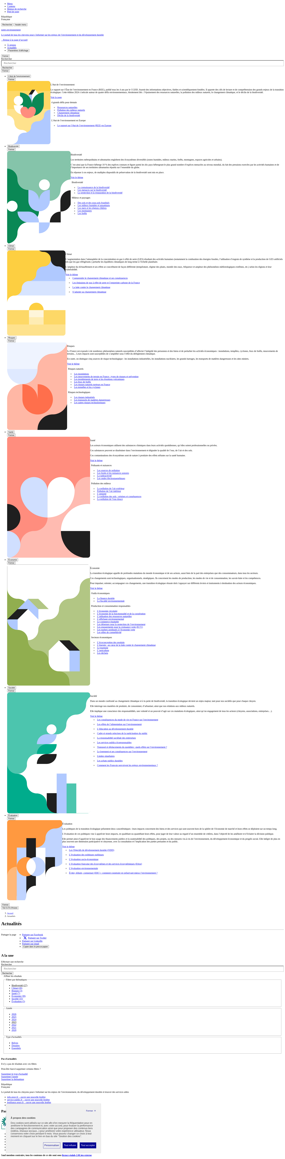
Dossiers (16, 1045)
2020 (14, 1030)
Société (11, 688)
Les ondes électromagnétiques (111, 478)
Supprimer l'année (9, 1076)
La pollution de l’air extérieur (110, 488)
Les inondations (81, 374)
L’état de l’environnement (19, 76)
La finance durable (106, 598)
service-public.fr (28, 1099)
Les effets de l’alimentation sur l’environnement (119, 724)
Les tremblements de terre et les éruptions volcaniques (99, 379)
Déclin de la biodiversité (68, 115)
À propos (11, 45)
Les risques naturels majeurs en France (92, 384)
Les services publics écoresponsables (114, 742)
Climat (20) (17, 988)
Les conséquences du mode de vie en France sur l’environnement (127, 719)
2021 (14, 1027)
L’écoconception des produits (111, 642)
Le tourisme (102, 647)
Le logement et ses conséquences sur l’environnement (122, 751)
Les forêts (82, 213)
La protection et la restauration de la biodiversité (100, 193)
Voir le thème (77, 177)
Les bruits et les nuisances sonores (113, 473)
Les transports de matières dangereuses (92, 400)
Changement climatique (68, 112)
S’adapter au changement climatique (89, 292)
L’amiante (101, 494)
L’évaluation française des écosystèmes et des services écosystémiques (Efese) (105, 864)
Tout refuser (70, 1146)
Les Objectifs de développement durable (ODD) (91, 850)
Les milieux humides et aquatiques (94, 205)
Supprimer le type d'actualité (14, 1074)
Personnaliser (51, 1146)
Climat (11, 246)
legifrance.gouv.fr (29, 1102)
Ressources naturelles (67, 107)
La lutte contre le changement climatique (91, 287)
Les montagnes (85, 211)
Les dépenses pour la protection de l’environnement (121, 624)
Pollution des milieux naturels (71, 110)
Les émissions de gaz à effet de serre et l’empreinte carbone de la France (106, 282)
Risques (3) (17, 990)
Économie (12, 560)
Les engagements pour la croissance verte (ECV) (120, 627)
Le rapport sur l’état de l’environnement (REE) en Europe (84, 125)
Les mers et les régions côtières (92, 208)
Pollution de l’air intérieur (109, 491)
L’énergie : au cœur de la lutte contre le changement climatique (126, 645)
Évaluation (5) (18, 1001)
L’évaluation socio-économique (83, 859)
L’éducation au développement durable (115, 729)
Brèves (15, 1043)
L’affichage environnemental (110, 619)
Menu (10, 3)
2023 (14, 1022)
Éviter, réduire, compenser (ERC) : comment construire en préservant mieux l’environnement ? (113, 873)
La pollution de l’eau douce (110, 499)
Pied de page (13, 11)
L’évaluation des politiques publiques (86, 854)
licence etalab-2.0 (77, 1155)
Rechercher (7, 25)
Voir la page (56, 97)
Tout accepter (88, 1146)
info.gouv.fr (26, 1097)
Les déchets (102, 653)
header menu (20, 25)
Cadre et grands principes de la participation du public (122, 733)
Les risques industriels (84, 397)
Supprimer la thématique (12, 1079)
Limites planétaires (106, 756)
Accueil (10, 913)
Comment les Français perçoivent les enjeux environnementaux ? (127, 765)
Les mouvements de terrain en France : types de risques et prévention (106, 376)
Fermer (5, 56)
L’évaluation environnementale (83, 868)
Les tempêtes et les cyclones (87, 387)
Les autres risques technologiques (89, 402)
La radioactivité (104, 476)
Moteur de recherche (16, 9)
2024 (14, 1019)
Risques (11, 338)
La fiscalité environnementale (111, 601)
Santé (10, 432)
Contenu (11, 6)
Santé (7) (16, 993)
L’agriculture (103, 650)
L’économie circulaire (107, 611)
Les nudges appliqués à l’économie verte (116, 629)
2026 (14, 1014)
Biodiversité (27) (19, 985)
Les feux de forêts (82, 382)
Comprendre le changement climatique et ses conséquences (100, 278)
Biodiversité (13, 146)
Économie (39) (19, 996)
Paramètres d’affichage (18, 50)
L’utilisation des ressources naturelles (114, 616)
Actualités (11, 47)
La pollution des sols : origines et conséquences (119, 496)
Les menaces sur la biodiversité (92, 190)
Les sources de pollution (108, 470)
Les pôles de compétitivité (109, 632)
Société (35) (17, 998)
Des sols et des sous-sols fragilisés (93, 203)
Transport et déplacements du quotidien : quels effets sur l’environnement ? (132, 747)
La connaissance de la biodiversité (94, 187)
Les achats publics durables (110, 760)
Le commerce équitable (108, 621)
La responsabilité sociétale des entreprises (116, 738)
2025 (14, 1017)
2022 (14, 1025)
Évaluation (12, 815)
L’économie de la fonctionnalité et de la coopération (121, 613)
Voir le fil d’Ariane (9, 908)
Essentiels (16, 1048)
